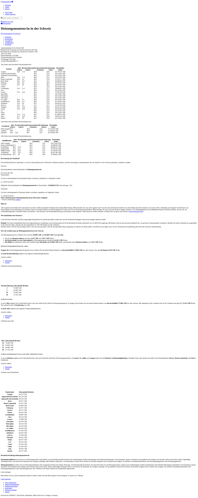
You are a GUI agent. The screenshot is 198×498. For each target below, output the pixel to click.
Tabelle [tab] (7, 262)
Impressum (8, 488)
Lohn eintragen (6, 479)
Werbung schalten (11, 490)
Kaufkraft (8, 44)
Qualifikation (9, 43)
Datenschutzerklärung (12, 484)
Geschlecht (8, 41)
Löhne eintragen (10, 14)
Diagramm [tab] (8, 261)
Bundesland (9, 39)
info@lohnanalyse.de (136, 211)
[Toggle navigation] (12, 2)
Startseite (8, 5)
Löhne (7, 7)
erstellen (18, 199)
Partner (7, 492)
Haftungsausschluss (11, 486)
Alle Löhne (8, 12)
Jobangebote (6, 23)
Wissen (7, 9)
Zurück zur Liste (7, 21)
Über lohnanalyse (10, 482)
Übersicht (8, 37)
